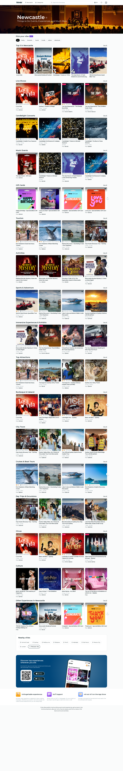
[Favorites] (101, 3)
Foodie (43, 40)
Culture (50, 40)
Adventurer (57, 40)
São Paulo (86, 642)
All (17, 40)
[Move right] (107, 93)
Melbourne (46, 642)
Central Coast (25, 642)
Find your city (35, 646)
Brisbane (57, 642)
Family (23, 40)
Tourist (37, 40)
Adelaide (75, 642)
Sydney (36, 642)
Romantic (29, 40)
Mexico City (97, 642)
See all (105, 45)
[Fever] (19, 2)
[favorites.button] (32, 49)
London (23, 646)
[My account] (106, 3)
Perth (66, 642)
